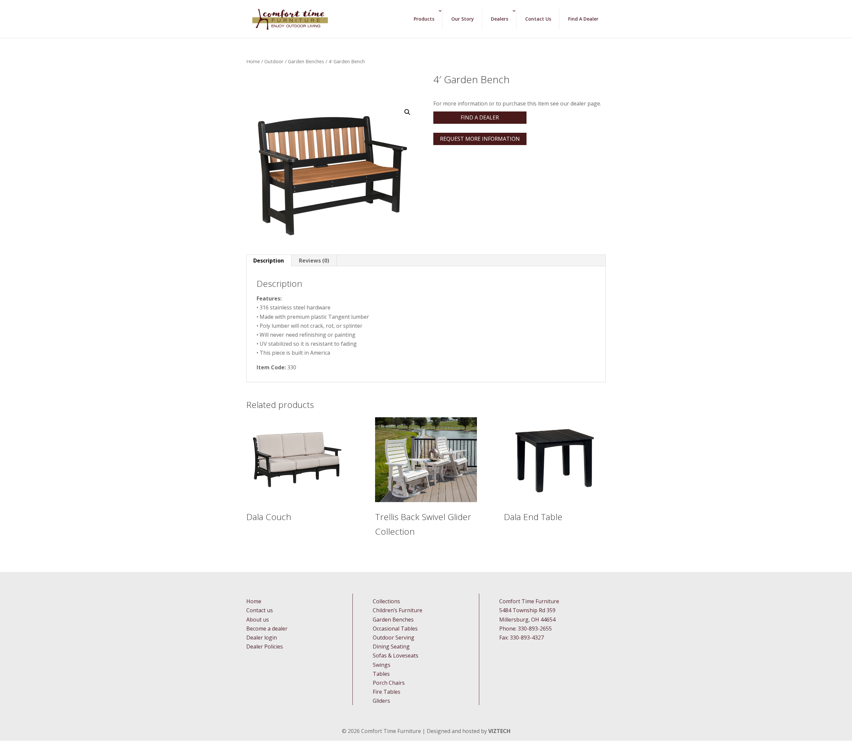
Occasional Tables (395, 628)
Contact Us (538, 19)
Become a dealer (267, 628)
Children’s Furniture (397, 610)
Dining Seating (391, 646)
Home (253, 61)
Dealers (499, 19)
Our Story (462, 19)
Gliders (381, 700)
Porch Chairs (389, 682)
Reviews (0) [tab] (314, 260)
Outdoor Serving (393, 637)
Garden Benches (306, 61)
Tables (381, 673)
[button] (407, 112)
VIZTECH (499, 731)
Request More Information (480, 138)
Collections (386, 601)
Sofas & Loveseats (395, 655)
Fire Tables (386, 691)
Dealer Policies (264, 646)
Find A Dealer (583, 19)
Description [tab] (268, 260)
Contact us (259, 610)
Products (424, 19)
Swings (381, 664)
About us (257, 619)
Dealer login (261, 637)
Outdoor (274, 61)
